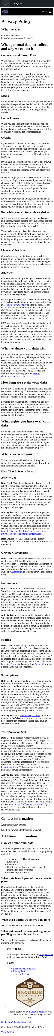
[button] (44, 11)
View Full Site (8, 1032)
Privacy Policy (20, 971)
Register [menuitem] (18, 3)
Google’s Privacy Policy (15, 305)
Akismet (30, 648)
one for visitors (19, 376)
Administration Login (22, 1022)
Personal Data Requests (24, 968)
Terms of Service (21, 974)
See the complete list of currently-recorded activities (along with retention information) (23, 532)
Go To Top (6, 1022)
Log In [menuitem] (6, 3)
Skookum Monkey (38, 1011)
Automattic (16, 572)
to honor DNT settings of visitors (27, 804)
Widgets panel (46, 954)
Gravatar (34, 569)
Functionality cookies (30, 715)
